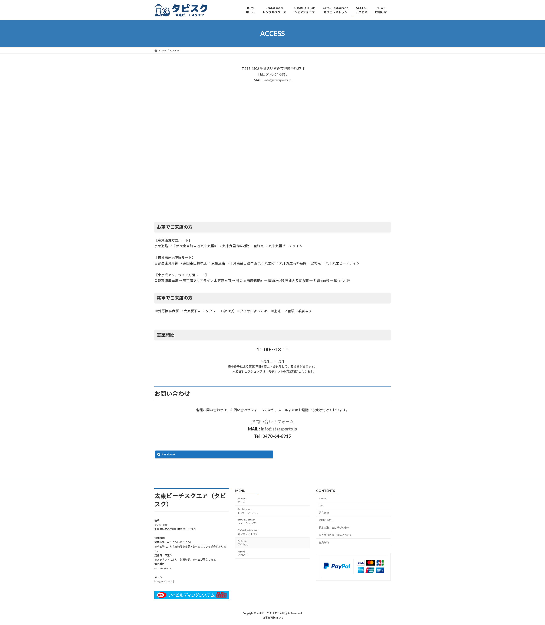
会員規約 (324, 542)
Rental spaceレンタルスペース (248, 510)
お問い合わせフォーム (272, 421)
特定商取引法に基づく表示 (334, 527)
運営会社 (324, 512)
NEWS (322, 498)
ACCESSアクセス (243, 542)
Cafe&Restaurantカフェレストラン (248, 532)
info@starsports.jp (277, 80)
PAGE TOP (529, 602)
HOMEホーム (242, 500)
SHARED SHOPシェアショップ (247, 521)
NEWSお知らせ (243, 553)
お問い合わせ (326, 520)
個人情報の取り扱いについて (335, 534)
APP (321, 505)
